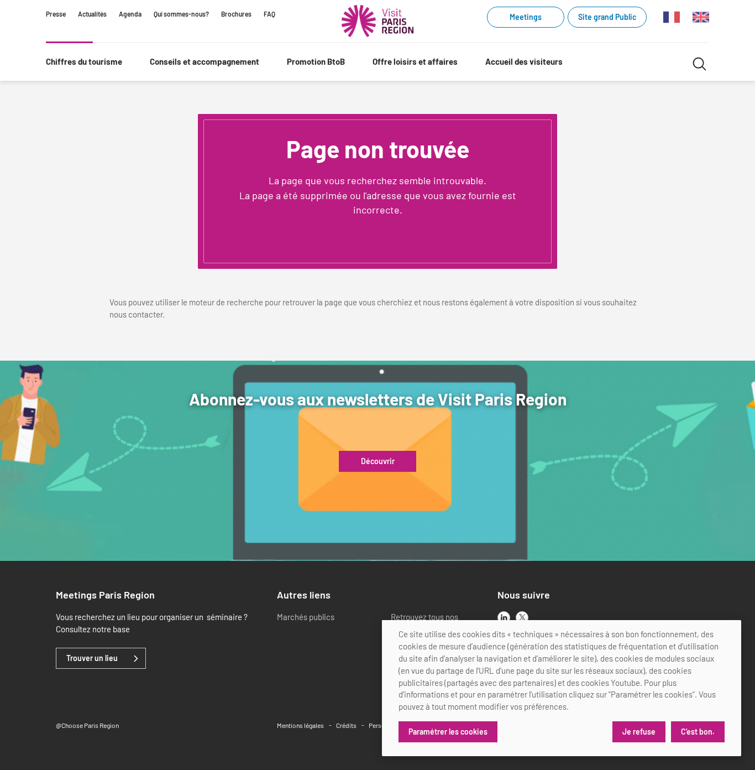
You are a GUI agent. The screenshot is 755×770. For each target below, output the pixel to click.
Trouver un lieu (92, 658)
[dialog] (561, 688)
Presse (56, 14)
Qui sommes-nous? (181, 14)
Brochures (236, 14)
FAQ (269, 14)
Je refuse (639, 731)
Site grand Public (607, 17)
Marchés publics (305, 617)
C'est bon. (698, 731)
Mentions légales (300, 725)
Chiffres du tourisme (84, 61)
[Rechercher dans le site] (699, 62)
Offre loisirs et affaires (415, 61)
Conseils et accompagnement (204, 61)
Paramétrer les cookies (447, 731)
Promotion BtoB (316, 61)
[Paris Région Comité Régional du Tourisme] (377, 21)
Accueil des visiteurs (524, 61)
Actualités (92, 14)
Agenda (130, 14)
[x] (522, 617)
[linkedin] (503, 617)
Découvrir (378, 461)
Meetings (526, 17)
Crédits (346, 725)
